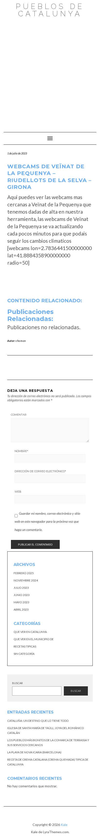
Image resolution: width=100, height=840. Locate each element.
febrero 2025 (24, 573)
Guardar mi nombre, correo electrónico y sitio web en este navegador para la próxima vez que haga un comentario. (47, 521)
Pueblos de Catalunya (50, 10)
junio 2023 (22, 595)
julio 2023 (21, 587)
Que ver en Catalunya (30, 632)
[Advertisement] (50, 72)
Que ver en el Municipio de (34, 639)
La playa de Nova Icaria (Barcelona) (34, 752)
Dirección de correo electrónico (40, 471)
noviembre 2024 (26, 580)
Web (18, 491)
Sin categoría (24, 653)
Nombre (21, 451)
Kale (64, 825)
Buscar (17, 683)
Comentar (18, 414)
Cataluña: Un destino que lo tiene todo (38, 720)
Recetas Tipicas (25, 646)
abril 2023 (21, 609)
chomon (21, 340)
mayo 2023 (21, 602)
